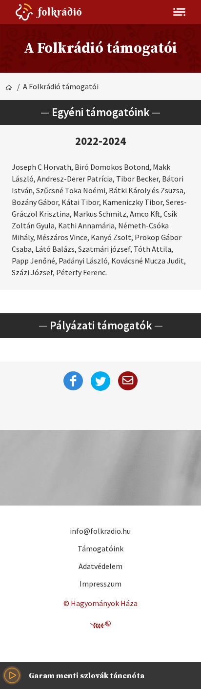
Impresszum (100, 583)
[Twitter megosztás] (100, 381)
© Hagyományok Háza (100, 603)
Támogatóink (100, 548)
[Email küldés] (128, 381)
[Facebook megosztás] (73, 381)
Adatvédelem (100, 566)
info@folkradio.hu (100, 531)
